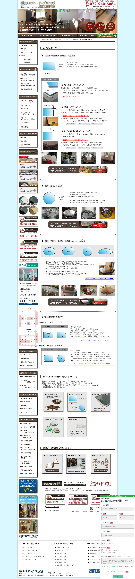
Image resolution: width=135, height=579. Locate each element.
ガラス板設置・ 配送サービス (27, 381)
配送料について (62, 553)
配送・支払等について (27, 362)
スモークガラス (27, 113)
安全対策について (30, 559)
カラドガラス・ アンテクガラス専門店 (27, 448)
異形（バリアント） (26, 52)
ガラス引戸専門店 (26, 453)
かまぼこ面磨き (25, 145)
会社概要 (23, 405)
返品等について (62, 562)
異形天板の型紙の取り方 (28, 89)
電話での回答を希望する (109, 552)
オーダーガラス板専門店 (28, 427)
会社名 (104, 505)
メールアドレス (107, 522)
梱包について (61, 550)
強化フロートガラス (27, 101)
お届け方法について (63, 547)
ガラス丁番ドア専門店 (27, 473)
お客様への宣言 (25, 401)
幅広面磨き (24, 141)
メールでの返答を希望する (110, 550)
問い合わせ (115, 556)
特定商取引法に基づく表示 (66, 565)
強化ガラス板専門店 (27, 441)
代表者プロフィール (27, 408)
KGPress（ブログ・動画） (98, 562)
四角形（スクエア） (26, 45)
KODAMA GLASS (46, 39)
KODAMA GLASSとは (97, 547)
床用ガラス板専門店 (27, 470)
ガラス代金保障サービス (28, 376)
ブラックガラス (25, 122)
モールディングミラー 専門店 (27, 457)
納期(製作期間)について (28, 358)
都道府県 (105, 540)
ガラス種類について (31, 553)
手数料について (62, 559)
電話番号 (105, 531)
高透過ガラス (25, 109)
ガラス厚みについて (26, 127)
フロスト (28, 118)
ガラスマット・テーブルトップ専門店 (66, 39)
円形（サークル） (26, 49)
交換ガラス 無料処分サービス (27, 386)
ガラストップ (28, 84)
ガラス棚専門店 (25, 444)
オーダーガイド (25, 355)
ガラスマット (27, 74)
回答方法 (105, 547)
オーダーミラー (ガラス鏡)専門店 (25, 436)
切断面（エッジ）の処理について (36, 556)
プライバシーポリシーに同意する (117, 571)
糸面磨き (23, 137)
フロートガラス (25, 105)
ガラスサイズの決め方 (32, 550)
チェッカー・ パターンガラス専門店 (27, 431)
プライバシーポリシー (27, 412)
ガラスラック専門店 (27, 466)
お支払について (62, 556)
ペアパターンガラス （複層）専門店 (26, 462)
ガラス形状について (31, 547)
